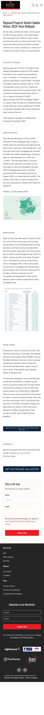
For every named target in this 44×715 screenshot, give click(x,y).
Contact (6, 575)
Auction (6, 561)
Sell (4, 553)
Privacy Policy (9, 586)
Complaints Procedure (12, 594)
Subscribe (22, 533)
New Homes (8, 557)
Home (5, 13)
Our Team (7, 571)
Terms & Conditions (16, 521)
